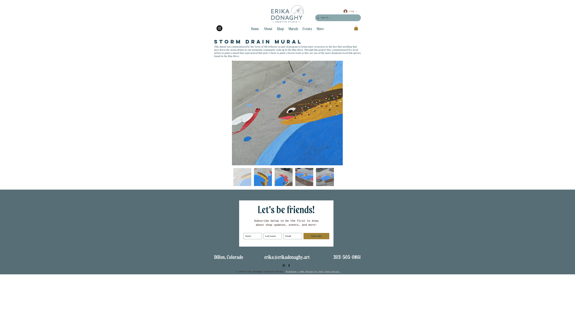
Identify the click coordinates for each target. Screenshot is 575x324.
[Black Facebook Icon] (289, 265)
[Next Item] (337, 113)
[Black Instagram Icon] (283, 265)
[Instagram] (219, 28)
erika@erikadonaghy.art (287, 257)
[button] (320, 28)
